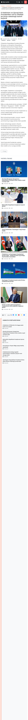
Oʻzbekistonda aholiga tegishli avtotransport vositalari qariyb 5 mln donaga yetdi (12, 353)
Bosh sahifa (6, 2)
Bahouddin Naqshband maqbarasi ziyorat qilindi (13, 340)
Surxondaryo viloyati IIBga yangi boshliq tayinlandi (13, 346)
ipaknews (8, 40)
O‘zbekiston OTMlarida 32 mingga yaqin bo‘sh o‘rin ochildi (13, 325)
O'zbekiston (8, 6)
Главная (3, 6)
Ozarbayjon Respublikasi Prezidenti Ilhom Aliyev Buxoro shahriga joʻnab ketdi (13, 360)
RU (22, 2)
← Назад (4, 151)
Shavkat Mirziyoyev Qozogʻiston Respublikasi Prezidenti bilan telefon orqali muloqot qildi (14, 333)
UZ (19, 2)
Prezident (13, 40)
